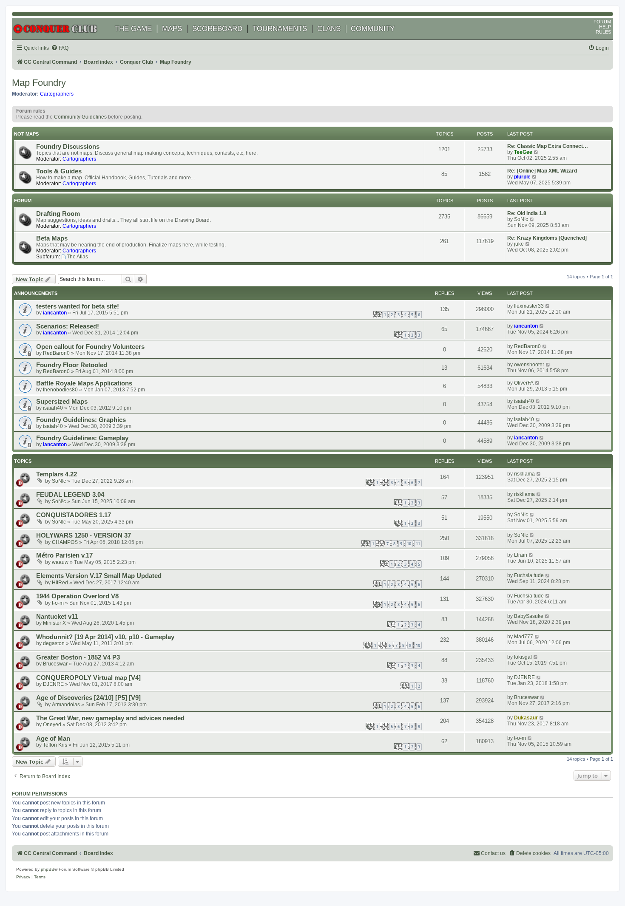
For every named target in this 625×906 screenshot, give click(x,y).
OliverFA (524, 383)
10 (409, 543)
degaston (54, 643)
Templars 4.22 (56, 474)
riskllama (524, 474)
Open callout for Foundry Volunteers (90, 346)
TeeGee (523, 152)
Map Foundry (39, 82)
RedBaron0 (56, 353)
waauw (60, 562)
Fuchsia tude (529, 575)
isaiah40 (53, 408)
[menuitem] (59, 48)
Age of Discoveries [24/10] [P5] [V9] (88, 697)
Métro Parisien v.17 (64, 555)
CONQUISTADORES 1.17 (73, 515)
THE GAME (133, 29)
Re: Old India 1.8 (526, 213)
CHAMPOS (65, 542)
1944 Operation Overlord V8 (77, 596)
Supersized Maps (62, 401)
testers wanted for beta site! (77, 306)
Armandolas (66, 705)
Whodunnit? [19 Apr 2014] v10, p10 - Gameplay (105, 637)
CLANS (329, 29)
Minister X (54, 623)
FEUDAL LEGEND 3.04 (70, 494)
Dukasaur (526, 718)
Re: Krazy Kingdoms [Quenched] (547, 238)
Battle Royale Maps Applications (84, 383)
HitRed (60, 583)
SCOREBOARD (217, 29)
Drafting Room (58, 213)
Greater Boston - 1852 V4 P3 (78, 657)
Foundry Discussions (67, 146)
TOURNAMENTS (280, 29)
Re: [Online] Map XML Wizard (542, 171)
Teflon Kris (55, 745)
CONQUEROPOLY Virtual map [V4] (88, 677)
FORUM (602, 21)
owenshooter (529, 365)
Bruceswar (55, 664)
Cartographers (57, 94)
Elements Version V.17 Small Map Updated (99, 575)
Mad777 (523, 637)
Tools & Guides (59, 171)
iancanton (55, 313)
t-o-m (58, 603)
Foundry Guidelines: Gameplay (82, 438)
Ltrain (520, 555)
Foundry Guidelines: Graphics (81, 419)
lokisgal (523, 657)
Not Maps (26, 133)
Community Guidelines (80, 117)
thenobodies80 (60, 390)
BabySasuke (528, 616)
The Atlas (77, 257)
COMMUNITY (373, 29)
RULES (603, 31)
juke (519, 244)
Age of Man (53, 738)
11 (418, 543)
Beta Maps (52, 238)
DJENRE (53, 684)
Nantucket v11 (57, 616)
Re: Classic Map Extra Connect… (547, 146)
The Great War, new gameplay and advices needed (110, 718)
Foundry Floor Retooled (71, 365)
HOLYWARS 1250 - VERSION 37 (83, 535)
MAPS (172, 29)
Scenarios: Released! (67, 326)
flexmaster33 (529, 306)
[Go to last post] (548, 306)
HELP (605, 26)
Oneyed (52, 725)
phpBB (47, 869)
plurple (522, 177)
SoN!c (521, 219)
